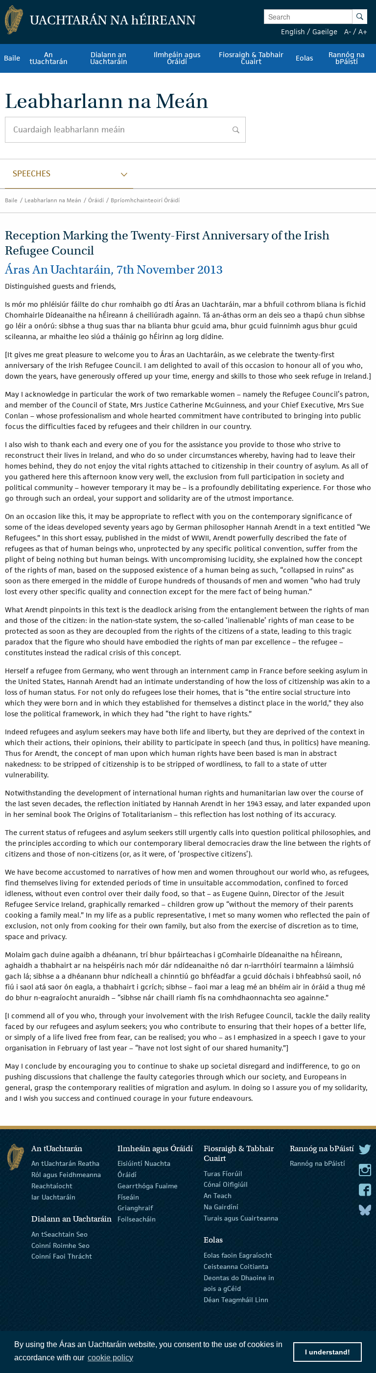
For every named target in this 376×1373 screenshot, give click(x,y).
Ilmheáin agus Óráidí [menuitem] (177, 58)
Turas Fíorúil (223, 1173)
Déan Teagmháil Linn (236, 1299)
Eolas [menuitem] (304, 58)
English (293, 31)
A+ (362, 31)
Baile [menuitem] (12, 58)
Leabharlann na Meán (52, 200)
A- (347, 31)
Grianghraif (135, 1207)
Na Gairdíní (221, 1206)
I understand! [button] (327, 1352)
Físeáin (128, 1196)
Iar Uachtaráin (53, 1196)
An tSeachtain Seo (59, 1234)
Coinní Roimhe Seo (60, 1245)
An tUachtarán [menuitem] (48, 58)
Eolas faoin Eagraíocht (238, 1255)
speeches (31, 173)
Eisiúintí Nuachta (144, 1163)
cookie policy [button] (110, 1357)
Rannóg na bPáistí (317, 1163)
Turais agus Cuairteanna (241, 1218)
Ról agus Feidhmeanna (66, 1174)
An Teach (218, 1195)
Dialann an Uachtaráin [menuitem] (108, 58)
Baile (11, 200)
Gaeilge (324, 31)
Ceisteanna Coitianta (236, 1266)
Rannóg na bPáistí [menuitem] (347, 58)
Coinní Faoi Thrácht (61, 1256)
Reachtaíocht (51, 1185)
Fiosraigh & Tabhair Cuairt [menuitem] (251, 58)
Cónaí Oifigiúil (226, 1184)
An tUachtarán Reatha (65, 1163)
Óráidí (96, 200)
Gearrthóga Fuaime (148, 1185)
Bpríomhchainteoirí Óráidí (145, 200)
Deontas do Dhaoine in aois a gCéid (239, 1283)
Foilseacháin (137, 1219)
